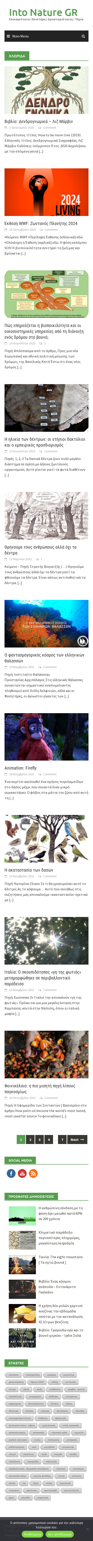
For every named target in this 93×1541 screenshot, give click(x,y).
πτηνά (61, 1476)
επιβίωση (43, 1418)
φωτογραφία (50, 1490)
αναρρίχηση (35, 1396)
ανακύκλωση (15, 1396)
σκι (24, 1483)
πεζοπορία (51, 1461)
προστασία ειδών (17, 1476)
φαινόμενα (32, 1490)
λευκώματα (53, 1440)
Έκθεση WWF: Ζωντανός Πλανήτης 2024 (41, 223)
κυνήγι (37, 1440)
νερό (34, 1447)
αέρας (26, 1389)
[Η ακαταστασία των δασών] (46, 838)
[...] (41, 151)
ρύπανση (76, 1476)
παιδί (44, 1454)
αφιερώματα (15, 1403)
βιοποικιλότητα (36, 1403)
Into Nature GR (43, 12)
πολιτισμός (78, 1468)
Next (75, 1139)
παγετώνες (28, 1454)
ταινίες (49, 1483)
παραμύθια (33, 1461)
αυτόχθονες (71, 1396)
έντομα (12, 1389)
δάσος (69, 1403)
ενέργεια (45, 1411)
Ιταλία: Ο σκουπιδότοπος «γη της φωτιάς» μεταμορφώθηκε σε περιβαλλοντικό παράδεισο (43, 977)
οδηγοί (12, 1454)
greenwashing (16, 1382)
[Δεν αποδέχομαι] (87, 1529)
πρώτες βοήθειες (42, 1476)
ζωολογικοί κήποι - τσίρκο (22, 1425)
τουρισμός (14, 1490)
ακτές (39, 1389)
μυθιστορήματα (16, 1447)
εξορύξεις (80, 1411)
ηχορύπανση (48, 1425)
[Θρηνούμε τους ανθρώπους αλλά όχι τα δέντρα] (46, 515)
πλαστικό (60, 1468)
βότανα (54, 1403)
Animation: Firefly (20, 768)
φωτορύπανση (71, 1490)
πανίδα (73, 1454)
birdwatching (33, 1375)
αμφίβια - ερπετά (76, 1389)
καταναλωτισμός (17, 1432)
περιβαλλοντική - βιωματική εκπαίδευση (29, 1468)
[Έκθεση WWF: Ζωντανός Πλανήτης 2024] (46, 191)
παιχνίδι (58, 1454)
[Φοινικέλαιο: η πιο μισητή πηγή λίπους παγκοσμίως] (46, 1054)
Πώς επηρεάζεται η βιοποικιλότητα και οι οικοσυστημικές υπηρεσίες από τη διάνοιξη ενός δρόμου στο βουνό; (44, 331)
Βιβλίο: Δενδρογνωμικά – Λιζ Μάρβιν (39, 121)
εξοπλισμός (62, 1411)
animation (14, 1375)
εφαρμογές (60, 1418)
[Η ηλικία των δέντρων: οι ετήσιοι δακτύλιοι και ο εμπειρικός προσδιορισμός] (46, 407)
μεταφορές (72, 1440)
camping (51, 1375)
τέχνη (36, 1483)
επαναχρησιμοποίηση (20, 1418)
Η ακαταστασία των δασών (29, 870)
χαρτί (11, 1497)
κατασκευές (38, 1432)
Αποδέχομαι (32, 1534)
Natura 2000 (37, 1382)
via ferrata (70, 1382)
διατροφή (13, 1411)
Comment (49, 127)
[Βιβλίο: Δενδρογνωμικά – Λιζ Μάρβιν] (46, 89)
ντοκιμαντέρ (68, 1447)
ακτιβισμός (55, 1389)
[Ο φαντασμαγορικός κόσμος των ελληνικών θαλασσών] (46, 623)
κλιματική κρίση (59, 1432)
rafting (54, 1382)
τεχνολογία (65, 1483)
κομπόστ (79, 1432)
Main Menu (20, 36)
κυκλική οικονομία (18, 1440)
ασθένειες (53, 1396)
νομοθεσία (49, 1447)
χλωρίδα (25, 1497)
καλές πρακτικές (71, 1425)
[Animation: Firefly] (46, 736)
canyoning (68, 1375)
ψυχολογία (42, 1497)
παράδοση (14, 1461)
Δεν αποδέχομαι (60, 1534)
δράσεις (30, 1411)
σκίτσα (12, 1483)
